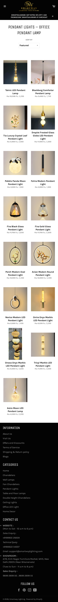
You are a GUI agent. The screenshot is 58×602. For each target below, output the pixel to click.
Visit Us (7, 438)
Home (6, 470)
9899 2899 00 (10, 575)
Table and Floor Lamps (14, 493)
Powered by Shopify (34, 599)
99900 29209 (13, 537)
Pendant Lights (10, 488)
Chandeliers (9, 475)
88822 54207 (13, 546)
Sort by (29, 40)
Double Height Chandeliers (16, 497)
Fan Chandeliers (11, 484)
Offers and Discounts (13, 443)
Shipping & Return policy (16, 452)
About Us (7, 434)
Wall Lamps (8, 479)
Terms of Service (11, 447)
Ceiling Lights (10, 502)
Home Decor (9, 511)
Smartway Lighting (17, 599)
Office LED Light (11, 507)
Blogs (5, 456)
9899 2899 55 (26, 575)
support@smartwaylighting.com (26, 551)
